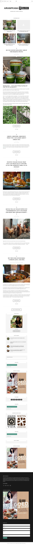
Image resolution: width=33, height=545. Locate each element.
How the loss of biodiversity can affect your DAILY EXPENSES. (23, 45)
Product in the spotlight (15, 262)
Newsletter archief (9, 366)
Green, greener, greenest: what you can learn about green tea (23, 31)
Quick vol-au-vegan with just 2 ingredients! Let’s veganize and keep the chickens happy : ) (17, 350)
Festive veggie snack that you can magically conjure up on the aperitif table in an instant (17, 346)
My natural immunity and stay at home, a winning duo (9, 45)
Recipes (15, 169)
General (15, 54)
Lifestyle (11, 262)
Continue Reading (16, 300)
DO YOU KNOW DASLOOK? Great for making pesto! (9, 31)
